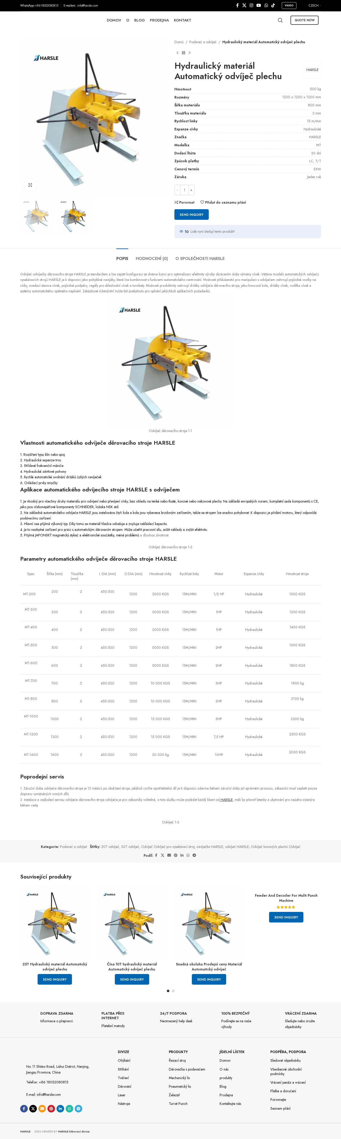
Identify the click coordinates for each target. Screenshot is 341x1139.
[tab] (122, 256)
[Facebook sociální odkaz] (237, 5)
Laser (121, 1095)
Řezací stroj (177, 1060)
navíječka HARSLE (210, 846)
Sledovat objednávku (285, 1060)
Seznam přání (280, 1108)
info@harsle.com (87, 5)
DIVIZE (123, 1051)
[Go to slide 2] (173, 991)
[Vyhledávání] (280, 20)
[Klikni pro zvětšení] (30, 185)
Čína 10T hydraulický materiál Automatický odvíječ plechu (132, 967)
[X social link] (244, 5)
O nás (224, 1069)
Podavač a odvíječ (203, 41)
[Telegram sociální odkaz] (194, 855)
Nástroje (124, 1103)
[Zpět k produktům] (183, 53)
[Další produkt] (190, 53)
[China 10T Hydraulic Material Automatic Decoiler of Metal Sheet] (132, 923)
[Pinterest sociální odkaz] (175, 855)
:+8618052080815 (46, 5)
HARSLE (312, 69)
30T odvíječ (130, 846)
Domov (225, 1060)
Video (289, 5)
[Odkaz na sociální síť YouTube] (259, 5)
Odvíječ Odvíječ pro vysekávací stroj (168, 846)
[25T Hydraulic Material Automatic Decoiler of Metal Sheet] (55, 923)
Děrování (124, 1086)
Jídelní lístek (232, 1051)
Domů (178, 41)
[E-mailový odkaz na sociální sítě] (169, 855)
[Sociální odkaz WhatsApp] (266, 5)
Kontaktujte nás (230, 1103)
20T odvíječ (110, 846)
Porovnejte (278, 1099)
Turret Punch (178, 1103)
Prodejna (226, 1095)
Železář (174, 1095)
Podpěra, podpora (288, 1051)
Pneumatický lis (180, 1086)
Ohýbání (124, 1060)
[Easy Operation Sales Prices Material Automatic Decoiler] (209, 923)
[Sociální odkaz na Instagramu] (251, 5)
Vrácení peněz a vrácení (288, 1082)
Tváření (123, 1077)
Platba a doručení (283, 1091)
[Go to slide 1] (168, 991)
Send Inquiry (191, 214)
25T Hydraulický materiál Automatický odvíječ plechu (54, 967)
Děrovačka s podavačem (187, 1069)
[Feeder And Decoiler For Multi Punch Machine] (286, 888)
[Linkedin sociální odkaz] (182, 855)
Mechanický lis (179, 1077)
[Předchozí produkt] (177, 53)
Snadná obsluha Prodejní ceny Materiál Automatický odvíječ (209, 967)
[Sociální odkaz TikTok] (273, 5)
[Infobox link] (48, 1018)
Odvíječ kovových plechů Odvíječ (275, 846)
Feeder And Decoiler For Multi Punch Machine (286, 898)
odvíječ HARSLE (237, 846)
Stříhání (123, 1069)
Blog (223, 1086)
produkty (178, 1051)
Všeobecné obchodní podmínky (286, 1071)
